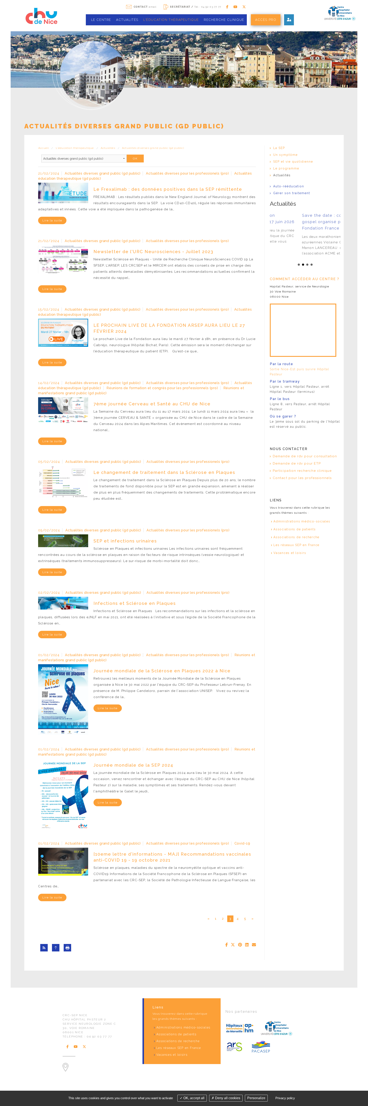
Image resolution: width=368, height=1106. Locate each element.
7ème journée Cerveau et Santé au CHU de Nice (152, 403)
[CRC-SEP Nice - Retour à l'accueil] (41, 16)
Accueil (43, 147)
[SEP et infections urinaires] (63, 540)
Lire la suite (52, 220)
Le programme (286, 168)
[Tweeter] (233, 945)
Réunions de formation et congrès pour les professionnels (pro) (162, 388)
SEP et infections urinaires (125, 541)
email (145, 6)
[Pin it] (240, 945)
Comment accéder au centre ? (304, 279)
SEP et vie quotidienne (293, 161)
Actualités (127, 20)
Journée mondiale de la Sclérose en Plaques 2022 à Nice (162, 670)
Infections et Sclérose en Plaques (134, 603)
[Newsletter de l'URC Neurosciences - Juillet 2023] (63, 259)
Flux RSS (44, 948)
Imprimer (67, 948)
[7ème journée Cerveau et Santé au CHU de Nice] (63, 411)
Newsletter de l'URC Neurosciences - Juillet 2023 (153, 251)
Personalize (256, 1098)
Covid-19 (242, 843)
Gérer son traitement (292, 193)
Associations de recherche (296, 537)
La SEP (279, 148)
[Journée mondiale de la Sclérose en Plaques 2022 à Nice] (63, 699)
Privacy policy (285, 1098)
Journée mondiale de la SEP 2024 (133, 765)
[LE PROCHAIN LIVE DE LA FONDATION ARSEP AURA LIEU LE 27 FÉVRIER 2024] (63, 332)
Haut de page (56, 948)
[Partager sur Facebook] (226, 945)
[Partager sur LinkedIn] (247, 945)
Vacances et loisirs (289, 553)
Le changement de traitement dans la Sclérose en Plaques (164, 472)
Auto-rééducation (288, 186)
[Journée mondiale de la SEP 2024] (63, 794)
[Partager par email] (254, 945)
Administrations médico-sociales (301, 521)
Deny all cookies (227, 1098)
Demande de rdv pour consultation (305, 456)
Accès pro (265, 20)
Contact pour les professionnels (302, 478)
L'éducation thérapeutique (171, 20)
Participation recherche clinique (302, 471)
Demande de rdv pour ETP (297, 463)
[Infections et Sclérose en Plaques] (63, 603)
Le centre (101, 20)
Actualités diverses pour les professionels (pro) (187, 173)
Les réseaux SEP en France (296, 545)
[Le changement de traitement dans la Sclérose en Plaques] (63, 482)
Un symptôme (285, 154)
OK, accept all (193, 1098)
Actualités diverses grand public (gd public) (153, 147)
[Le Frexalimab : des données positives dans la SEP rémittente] (63, 193)
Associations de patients (294, 529)
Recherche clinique (224, 20)
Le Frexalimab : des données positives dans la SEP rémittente (167, 189)
